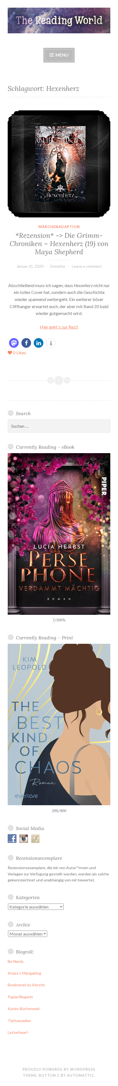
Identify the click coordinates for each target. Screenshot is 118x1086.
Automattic (80, 1075)
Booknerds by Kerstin (26, 984)
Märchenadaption (59, 227)
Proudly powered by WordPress (59, 1069)
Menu (62, 54)
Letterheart (18, 1032)
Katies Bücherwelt (24, 1008)
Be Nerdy (16, 961)
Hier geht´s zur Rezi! (59, 326)
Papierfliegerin (20, 996)
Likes (19, 352)
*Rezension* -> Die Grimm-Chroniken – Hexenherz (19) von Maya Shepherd (59, 243)
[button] (14, 343)
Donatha (57, 266)
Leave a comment (87, 266)
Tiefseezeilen (19, 1020)
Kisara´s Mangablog (24, 973)
